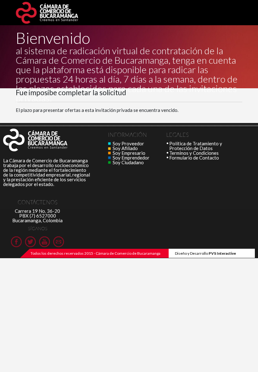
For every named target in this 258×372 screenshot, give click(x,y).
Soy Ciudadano (128, 162)
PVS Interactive (222, 253)
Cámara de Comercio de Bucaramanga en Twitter (30, 241)
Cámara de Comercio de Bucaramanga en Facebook (16, 241)
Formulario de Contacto (194, 157)
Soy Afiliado (125, 148)
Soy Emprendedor (131, 157)
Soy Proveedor (128, 143)
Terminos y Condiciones (194, 153)
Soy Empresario (129, 153)
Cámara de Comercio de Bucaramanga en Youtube (44, 241)
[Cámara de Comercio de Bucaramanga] (47, 140)
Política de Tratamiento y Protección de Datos (195, 146)
